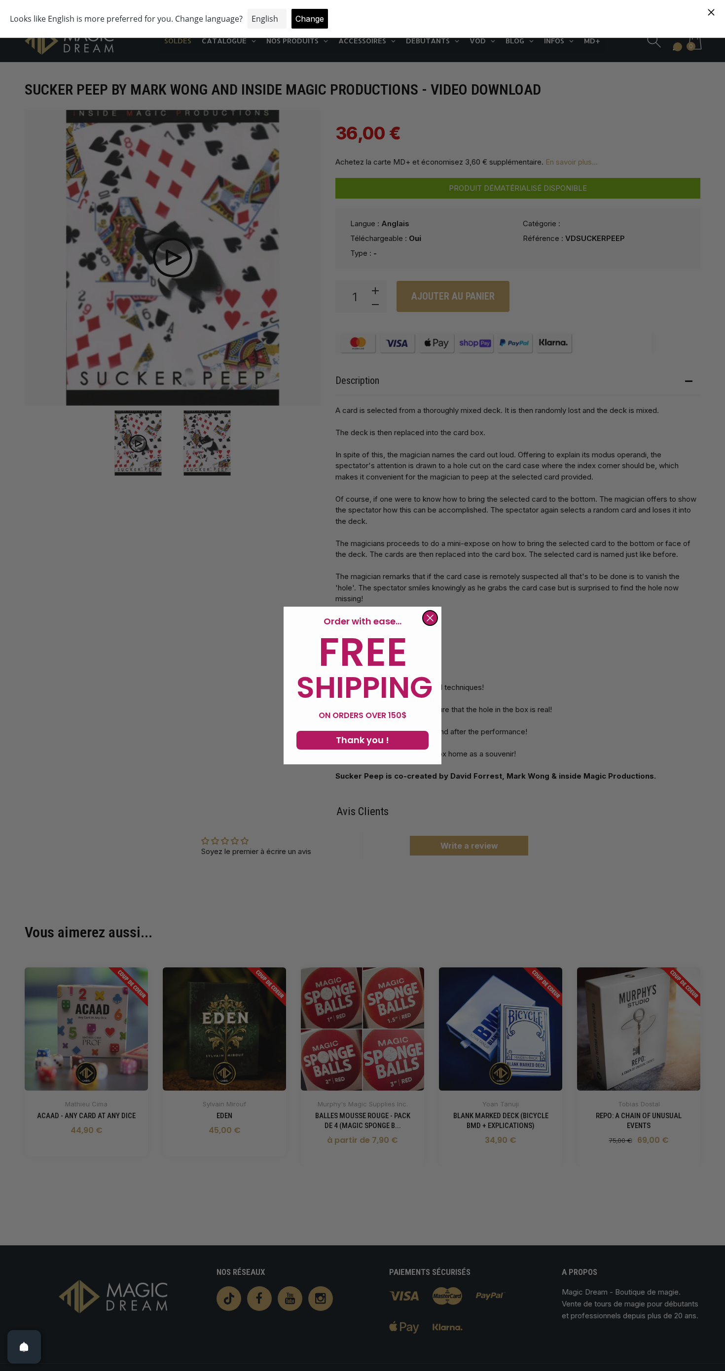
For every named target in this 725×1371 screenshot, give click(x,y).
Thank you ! (362, 740)
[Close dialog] (430, 618)
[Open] (24, 1347)
